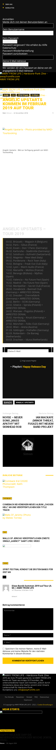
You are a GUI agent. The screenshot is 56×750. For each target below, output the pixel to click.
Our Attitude (9, 697)
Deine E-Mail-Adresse (14, 61)
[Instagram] (6, 13)
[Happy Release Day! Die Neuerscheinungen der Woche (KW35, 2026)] (28, 721)
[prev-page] (3, 577)
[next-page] (5, 577)
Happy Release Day (34, 366)
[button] (4, 84)
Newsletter (9, 8)
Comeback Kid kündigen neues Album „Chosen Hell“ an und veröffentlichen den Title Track (28, 507)
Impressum (28, 700)
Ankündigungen (7, 498)
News (5, 532)
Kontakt (29, 697)
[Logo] (24, 92)
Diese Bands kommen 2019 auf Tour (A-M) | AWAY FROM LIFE (32, 587)
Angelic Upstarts (25, 402)
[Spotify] (11, 13)
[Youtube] (13, 13)
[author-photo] (28, 450)
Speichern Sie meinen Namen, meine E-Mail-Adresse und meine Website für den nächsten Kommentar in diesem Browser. (25, 651)
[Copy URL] (38, 120)
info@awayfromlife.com (29, 690)
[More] (46, 120)
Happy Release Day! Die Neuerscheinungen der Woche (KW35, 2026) (26, 737)
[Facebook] (4, 13)
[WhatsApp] (22, 120)
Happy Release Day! (7, 730)
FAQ (36, 697)
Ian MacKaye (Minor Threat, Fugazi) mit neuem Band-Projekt (40, 422)
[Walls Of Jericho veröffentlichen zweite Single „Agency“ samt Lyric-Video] (28, 523)
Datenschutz (9, 47)
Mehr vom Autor (34, 475)
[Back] (3, 16)
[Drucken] (30, 120)
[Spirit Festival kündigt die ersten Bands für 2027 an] (28, 554)
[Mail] (9, 13)
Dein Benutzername (13, 29)
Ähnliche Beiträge (13, 475)
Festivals (5, 563)
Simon (9, 113)
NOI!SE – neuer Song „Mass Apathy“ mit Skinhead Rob (13, 422)
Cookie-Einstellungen (45, 705)
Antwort (14, 596)
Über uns (8, 4)
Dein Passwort (10, 38)
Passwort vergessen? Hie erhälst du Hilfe (25, 44)
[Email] (14, 120)
